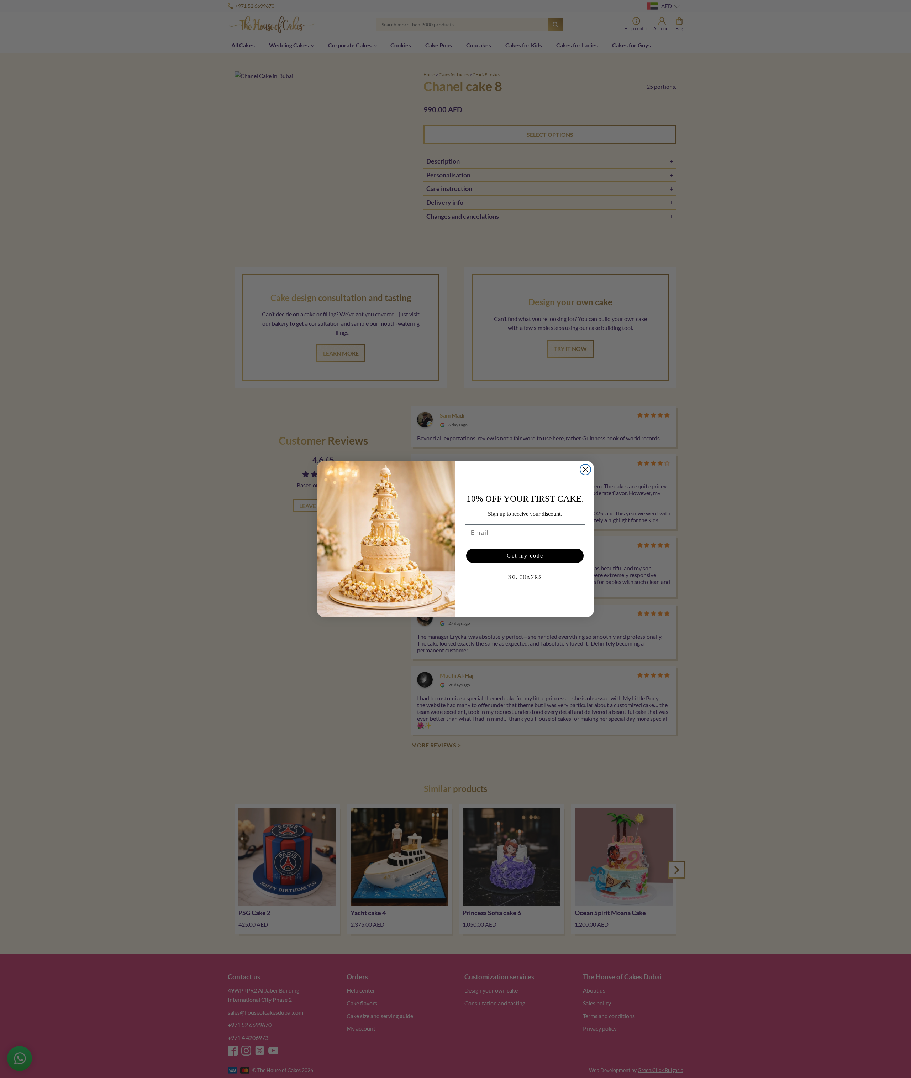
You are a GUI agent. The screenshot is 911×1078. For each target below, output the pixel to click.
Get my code (525, 556)
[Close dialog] (585, 469)
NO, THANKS (525, 577)
